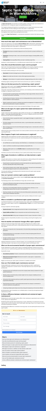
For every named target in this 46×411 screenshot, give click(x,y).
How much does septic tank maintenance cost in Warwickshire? (15, 339)
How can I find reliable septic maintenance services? (13, 358)
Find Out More (23, 38)
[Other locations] (40, 2)
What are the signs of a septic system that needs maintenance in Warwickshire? (19, 344)
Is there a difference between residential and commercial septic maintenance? (18, 360)
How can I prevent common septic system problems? (13, 350)
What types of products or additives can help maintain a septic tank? (16, 348)
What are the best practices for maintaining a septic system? (15, 343)
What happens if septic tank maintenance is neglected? (14, 346)
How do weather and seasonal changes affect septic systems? (15, 354)
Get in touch (23, 17)
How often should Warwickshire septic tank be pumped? (14, 341)
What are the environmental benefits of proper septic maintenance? (16, 356)
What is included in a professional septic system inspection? (15, 352)
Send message (19, 332)
